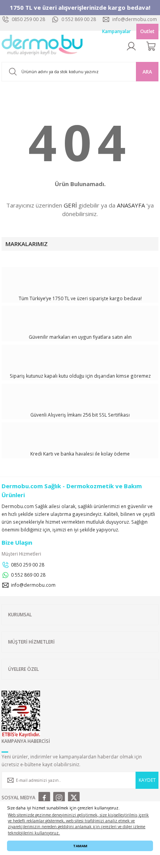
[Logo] (42, 46)
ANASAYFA (131, 205)
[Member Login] (131, 46)
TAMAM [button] (80, 845)
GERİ (70, 205)
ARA (147, 71)
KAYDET (147, 780)
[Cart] (151, 46)
